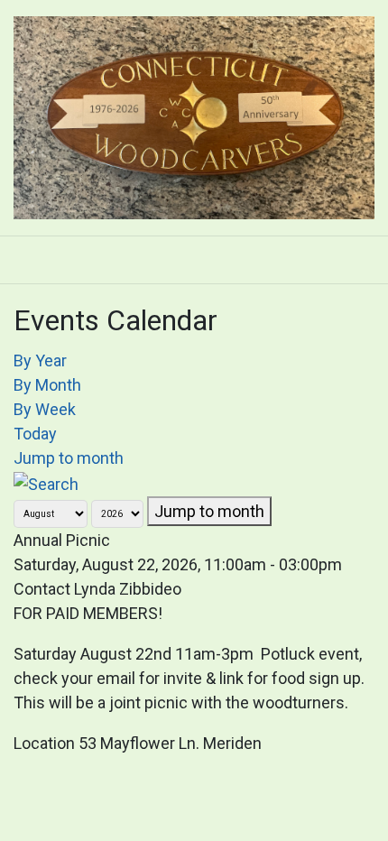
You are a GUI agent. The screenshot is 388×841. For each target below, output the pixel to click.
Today (35, 433)
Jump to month (69, 457)
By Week (45, 409)
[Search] (46, 482)
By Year (40, 360)
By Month (47, 384)
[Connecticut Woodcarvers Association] (194, 115)
